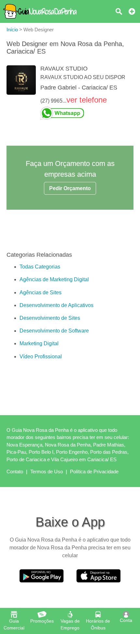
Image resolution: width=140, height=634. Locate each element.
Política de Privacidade (94, 471)
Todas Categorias (40, 266)
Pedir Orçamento (70, 188)
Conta (126, 620)
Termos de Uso (46, 471)
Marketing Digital (39, 343)
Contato (15, 471)
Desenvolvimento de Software (54, 330)
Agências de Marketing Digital (54, 279)
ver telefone (86, 99)
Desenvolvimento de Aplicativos (56, 305)
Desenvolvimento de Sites (50, 318)
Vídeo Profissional (41, 356)
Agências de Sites (41, 292)
